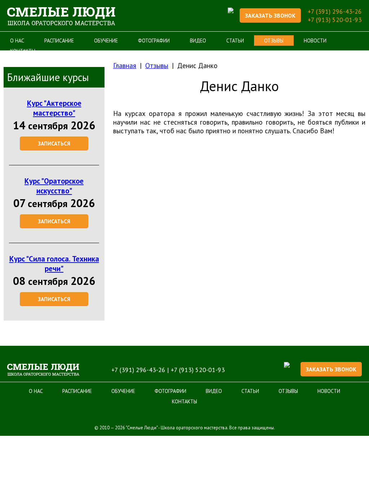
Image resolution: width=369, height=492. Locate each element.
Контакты (184, 401)
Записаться (54, 143)
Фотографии (154, 40)
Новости (315, 40)
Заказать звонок (270, 15)
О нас (17, 40)
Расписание (59, 40)
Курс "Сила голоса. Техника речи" (54, 263)
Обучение (106, 40)
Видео (198, 40)
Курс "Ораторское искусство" (54, 186)
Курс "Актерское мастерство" (54, 108)
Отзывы (274, 40)
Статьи (235, 40)
